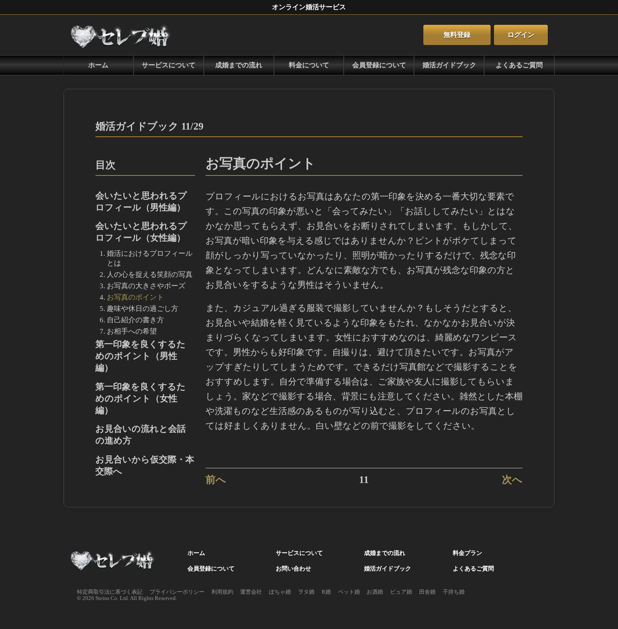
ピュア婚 (401, 592)
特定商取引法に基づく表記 (110, 592)
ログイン (520, 34)
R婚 (326, 592)
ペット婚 (349, 592)
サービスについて (168, 65)
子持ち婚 (454, 592)
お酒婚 (375, 592)
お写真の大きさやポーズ (146, 286)
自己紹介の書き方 (135, 320)
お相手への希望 (132, 331)
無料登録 (457, 34)
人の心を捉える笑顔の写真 (150, 275)
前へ (216, 479)
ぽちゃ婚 (280, 592)
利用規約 (222, 592)
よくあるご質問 (519, 65)
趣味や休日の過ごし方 (142, 309)
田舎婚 (427, 592)
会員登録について (379, 65)
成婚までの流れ (238, 65)
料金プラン (467, 552)
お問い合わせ (293, 568)
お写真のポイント (135, 297)
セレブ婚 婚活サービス (114, 561)
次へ (512, 479)
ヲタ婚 (306, 592)
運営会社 (251, 592)
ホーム (122, 34)
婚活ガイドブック (449, 65)
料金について (309, 65)
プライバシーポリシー (177, 592)
